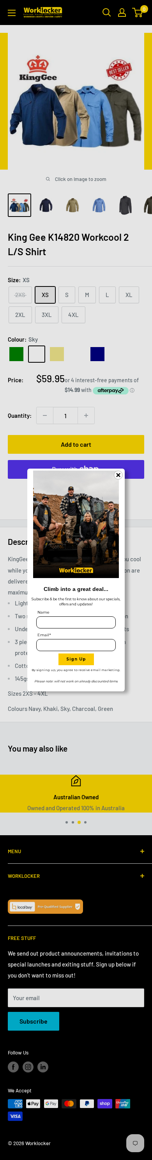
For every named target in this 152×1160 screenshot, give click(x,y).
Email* (44, 634)
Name (43, 612)
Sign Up (76, 659)
